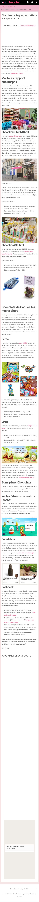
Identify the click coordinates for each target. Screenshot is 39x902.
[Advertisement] (19, 739)
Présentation (11, 894)
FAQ (28, 894)
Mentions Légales (21, 894)
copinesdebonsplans (28, 26)
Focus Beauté (14, 889)
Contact (5, 894)
